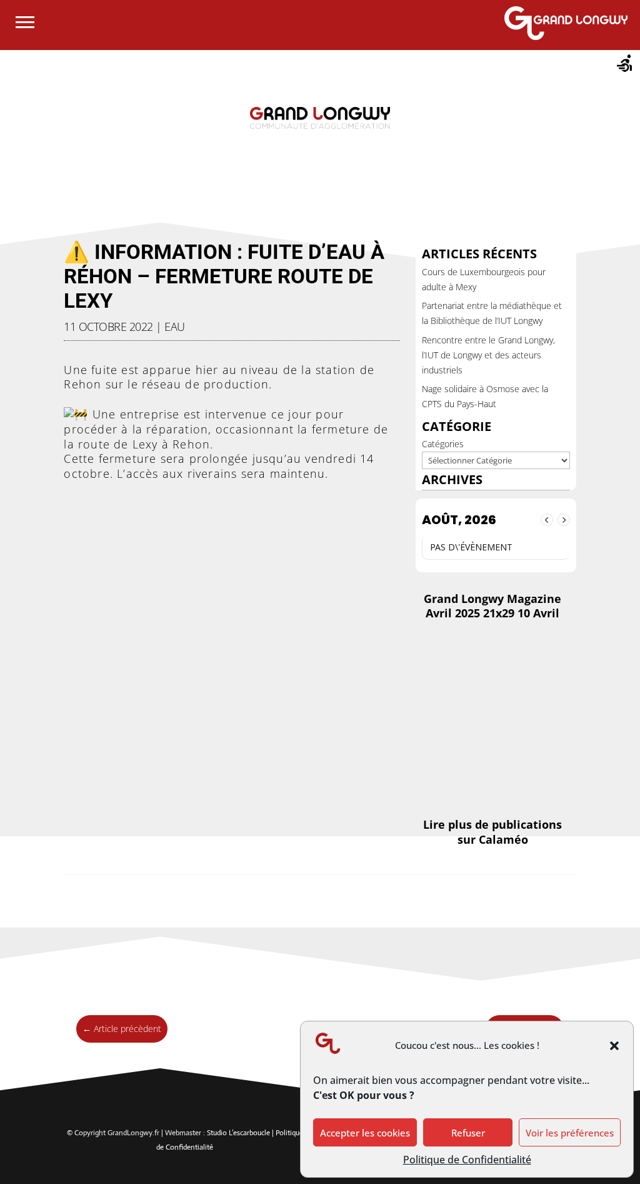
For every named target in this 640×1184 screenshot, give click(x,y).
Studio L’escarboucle (239, 1133)
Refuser (468, 1132)
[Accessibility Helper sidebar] (625, 65)
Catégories (443, 444)
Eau (174, 326)
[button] (614, 1046)
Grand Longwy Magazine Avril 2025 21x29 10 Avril (492, 606)
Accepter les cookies (365, 1132)
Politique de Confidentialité (467, 1159)
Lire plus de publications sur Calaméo (492, 832)
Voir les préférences (570, 1132)
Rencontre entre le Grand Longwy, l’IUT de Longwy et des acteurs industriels (488, 355)
